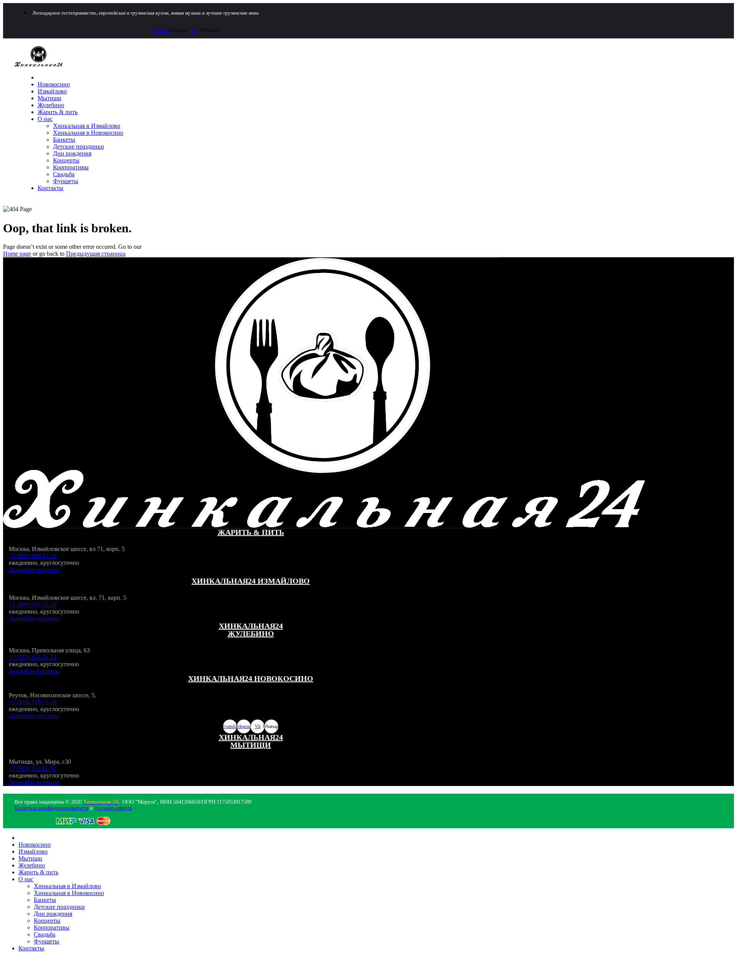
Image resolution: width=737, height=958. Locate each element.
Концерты (66, 160)
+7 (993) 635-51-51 (33, 657)
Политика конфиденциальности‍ (51, 808)
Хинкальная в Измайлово (86, 125)
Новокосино (54, 84)
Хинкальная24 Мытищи (251, 741)
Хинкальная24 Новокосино (250, 678)
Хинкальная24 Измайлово (251, 581)
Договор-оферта (113, 808)
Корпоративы (71, 167)
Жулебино (51, 105)
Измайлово (52, 91)
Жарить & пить (58, 112)
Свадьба (63, 174)
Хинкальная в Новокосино (88, 132)
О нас (45, 119)
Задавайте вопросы (34, 569)
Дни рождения (72, 153)
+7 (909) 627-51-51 (33, 604)
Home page (17, 253)
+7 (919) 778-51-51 (33, 702)
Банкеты (64, 139)
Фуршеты (65, 181)
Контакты (50, 188)
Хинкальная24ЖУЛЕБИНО (251, 630)
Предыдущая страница (96, 253)
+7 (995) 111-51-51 (32, 768)
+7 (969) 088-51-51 (33, 556)
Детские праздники (78, 146)
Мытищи (49, 98)
